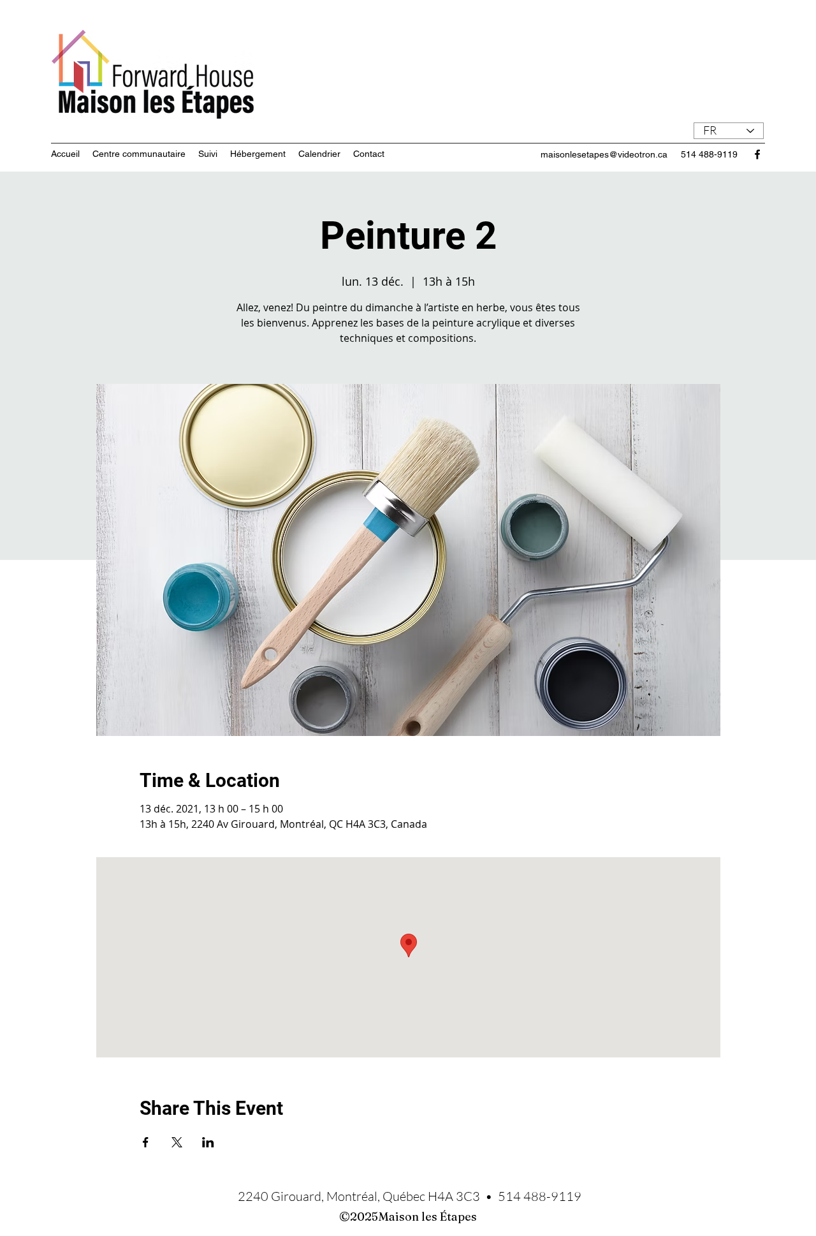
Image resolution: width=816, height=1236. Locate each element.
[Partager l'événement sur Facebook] (146, 1142)
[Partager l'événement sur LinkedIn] (208, 1142)
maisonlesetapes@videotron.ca (604, 154)
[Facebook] (757, 154)
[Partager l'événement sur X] (177, 1142)
